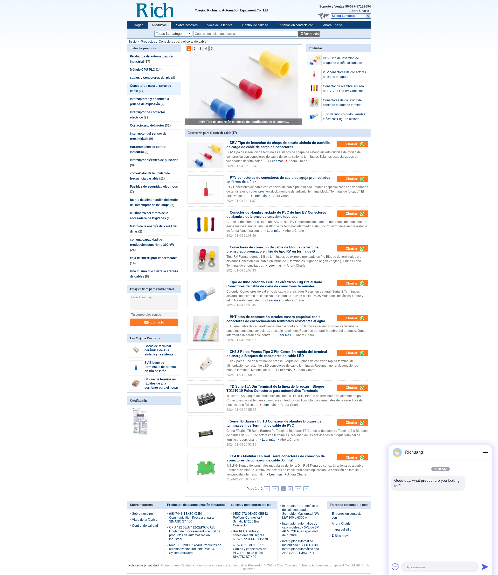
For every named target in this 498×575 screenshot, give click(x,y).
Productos (159, 25)
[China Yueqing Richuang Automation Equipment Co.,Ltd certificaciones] (140, 434)
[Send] (485, 566)
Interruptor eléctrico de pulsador (154, 160)
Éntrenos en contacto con (296, 25)
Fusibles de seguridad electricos (154, 186)
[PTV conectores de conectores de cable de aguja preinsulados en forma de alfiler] (314, 74)
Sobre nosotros (187, 25)
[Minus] (485, 452)
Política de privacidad (143, 565)
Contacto (157, 322)
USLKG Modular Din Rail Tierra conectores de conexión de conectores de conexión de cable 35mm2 (276, 458)
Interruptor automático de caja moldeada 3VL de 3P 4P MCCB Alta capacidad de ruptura (300, 529)
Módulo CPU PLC (142, 69)
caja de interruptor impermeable (153, 258)
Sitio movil (342, 536)
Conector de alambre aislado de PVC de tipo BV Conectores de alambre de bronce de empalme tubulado (344, 88)
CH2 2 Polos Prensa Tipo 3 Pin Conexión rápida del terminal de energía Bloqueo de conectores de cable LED (276, 354)
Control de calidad (255, 25)
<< (275, 489)
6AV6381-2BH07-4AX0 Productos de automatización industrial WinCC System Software (195, 549)
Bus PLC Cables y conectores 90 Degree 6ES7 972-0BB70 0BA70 (250, 535)
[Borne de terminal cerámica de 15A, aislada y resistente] (136, 355)
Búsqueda (311, 34)
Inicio (133, 41)
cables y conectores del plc (150, 78)
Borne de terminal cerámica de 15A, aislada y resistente (159, 350)
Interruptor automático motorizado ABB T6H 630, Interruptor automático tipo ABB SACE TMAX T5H (300, 547)
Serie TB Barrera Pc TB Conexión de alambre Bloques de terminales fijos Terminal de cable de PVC (273, 423)
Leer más (276, 161)
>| (306, 489)
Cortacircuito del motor (147, 125)
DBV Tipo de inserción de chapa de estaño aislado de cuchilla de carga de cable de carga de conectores (343, 60)
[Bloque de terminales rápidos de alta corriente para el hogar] (136, 389)
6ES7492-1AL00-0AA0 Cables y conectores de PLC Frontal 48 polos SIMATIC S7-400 (249, 551)
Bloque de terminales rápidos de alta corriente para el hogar (161, 383)
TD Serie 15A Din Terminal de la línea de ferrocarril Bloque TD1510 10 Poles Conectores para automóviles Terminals (275, 389)
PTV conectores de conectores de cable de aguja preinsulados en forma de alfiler (243, 122)
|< (267, 489)
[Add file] (395, 566)
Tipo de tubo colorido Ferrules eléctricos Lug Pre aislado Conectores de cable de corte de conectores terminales (344, 117)
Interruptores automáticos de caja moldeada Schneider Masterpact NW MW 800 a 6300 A (300, 511)
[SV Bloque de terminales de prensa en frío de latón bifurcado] (136, 372)
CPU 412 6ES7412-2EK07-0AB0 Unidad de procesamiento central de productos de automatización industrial (194, 533)
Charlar (352, 144)
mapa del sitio (341, 529)
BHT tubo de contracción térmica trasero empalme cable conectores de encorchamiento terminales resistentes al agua (275, 319)
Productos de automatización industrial (196, 505)
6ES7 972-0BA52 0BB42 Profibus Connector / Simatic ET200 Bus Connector (250, 519)
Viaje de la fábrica (220, 25)
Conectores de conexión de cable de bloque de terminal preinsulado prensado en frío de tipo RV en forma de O (343, 102)
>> (298, 489)
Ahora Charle (359, 11)
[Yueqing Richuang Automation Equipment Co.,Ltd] (161, 10)
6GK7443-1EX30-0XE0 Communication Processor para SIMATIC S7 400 (191, 517)
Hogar (138, 25)
